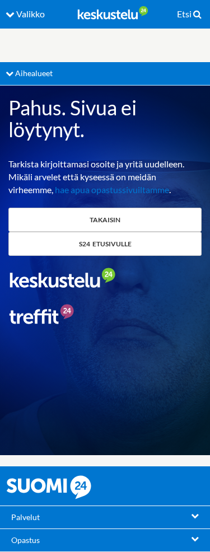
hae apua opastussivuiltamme (112, 189)
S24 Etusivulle (105, 244)
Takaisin (105, 220)
